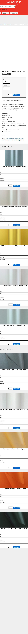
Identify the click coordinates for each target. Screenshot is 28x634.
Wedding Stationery (20, 140)
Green (9, 24)
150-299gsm (9, 138)
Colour (5, 24)
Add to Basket (16, 94)
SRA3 (15, 140)
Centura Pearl (17, 138)
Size (4, 79)
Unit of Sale (5, 85)
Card (13, 138)
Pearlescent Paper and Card (7, 140)
